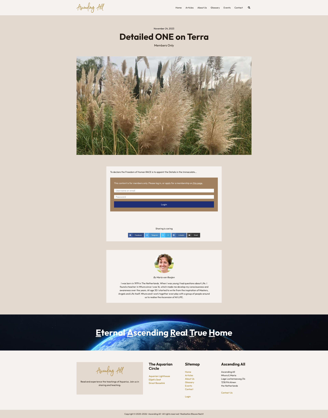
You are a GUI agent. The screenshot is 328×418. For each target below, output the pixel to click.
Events (227, 7)
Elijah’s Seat (155, 379)
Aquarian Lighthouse (159, 376)
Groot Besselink (157, 383)
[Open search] (249, 7)
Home (179, 7)
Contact (238, 7)
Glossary (215, 7)
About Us (202, 7)
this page (197, 183)
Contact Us (227, 392)
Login (188, 396)
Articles (190, 7)
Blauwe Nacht (197, 414)
